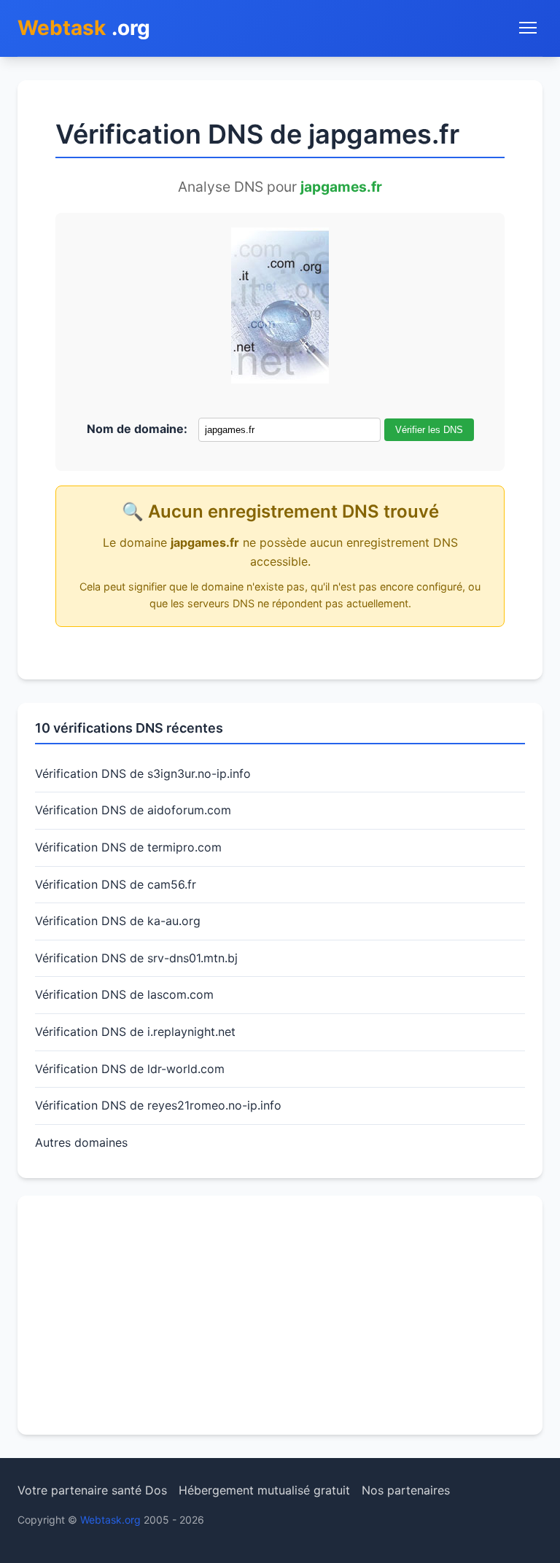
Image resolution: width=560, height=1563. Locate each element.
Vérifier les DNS (429, 429)
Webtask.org (110, 1519)
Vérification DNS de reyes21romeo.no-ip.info (158, 1105)
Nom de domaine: (137, 428)
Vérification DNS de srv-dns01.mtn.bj (136, 958)
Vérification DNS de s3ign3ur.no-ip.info (143, 773)
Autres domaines (81, 1142)
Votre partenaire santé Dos (92, 1490)
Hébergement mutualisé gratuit (264, 1490)
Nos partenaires (406, 1490)
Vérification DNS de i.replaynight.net (135, 1031)
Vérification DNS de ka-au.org (118, 920)
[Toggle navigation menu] (527, 27)
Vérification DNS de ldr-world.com (130, 1068)
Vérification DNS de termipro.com (128, 847)
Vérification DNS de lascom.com (124, 994)
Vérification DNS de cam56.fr (115, 884)
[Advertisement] (280, 1315)
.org (84, 27)
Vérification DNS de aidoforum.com (133, 810)
